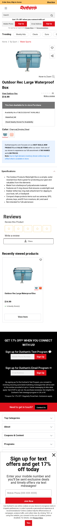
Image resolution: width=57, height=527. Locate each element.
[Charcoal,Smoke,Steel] (5, 135)
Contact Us (41, 407)
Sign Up (21, 24)
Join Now (28, 501)
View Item (23, 317)
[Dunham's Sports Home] (28, 8)
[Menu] (6, 8)
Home (4, 42)
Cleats (35, 34)
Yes (28, 523)
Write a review (49, 96)
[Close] (54, 455)
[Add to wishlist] (52, 47)
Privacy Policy (29, 28)
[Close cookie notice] (55, 506)
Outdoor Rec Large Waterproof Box (20, 293)
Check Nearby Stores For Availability (19, 122)
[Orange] (12, 135)
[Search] (52, 15)
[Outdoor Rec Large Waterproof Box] (28, 60)
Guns (47, 34)
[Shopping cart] (53, 6)
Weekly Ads (21, 34)
